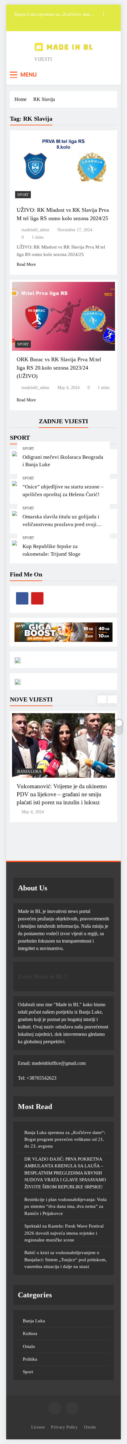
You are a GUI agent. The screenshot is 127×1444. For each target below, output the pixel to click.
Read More (26, 264)
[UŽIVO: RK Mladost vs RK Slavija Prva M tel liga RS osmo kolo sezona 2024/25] (63, 166)
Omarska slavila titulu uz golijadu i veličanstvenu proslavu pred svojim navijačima (61, 524)
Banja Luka (29, 771)
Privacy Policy (64, 1427)
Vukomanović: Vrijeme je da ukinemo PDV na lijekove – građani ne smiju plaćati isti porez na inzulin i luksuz (62, 794)
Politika (30, 1359)
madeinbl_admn (35, 230)
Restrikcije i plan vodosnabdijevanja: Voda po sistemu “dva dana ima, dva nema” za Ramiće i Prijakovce (65, 1206)
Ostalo (29, 1346)
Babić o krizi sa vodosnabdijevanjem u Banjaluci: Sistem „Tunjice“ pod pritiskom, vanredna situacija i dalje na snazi (65, 1259)
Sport (28, 448)
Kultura (30, 1333)
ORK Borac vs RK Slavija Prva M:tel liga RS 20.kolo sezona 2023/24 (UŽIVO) (59, 367)
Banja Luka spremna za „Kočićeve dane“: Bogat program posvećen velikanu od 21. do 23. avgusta (64, 1139)
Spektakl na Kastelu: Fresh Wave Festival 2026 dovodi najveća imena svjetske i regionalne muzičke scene (64, 1233)
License (38, 1427)
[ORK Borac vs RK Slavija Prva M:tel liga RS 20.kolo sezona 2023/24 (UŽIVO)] (63, 316)
